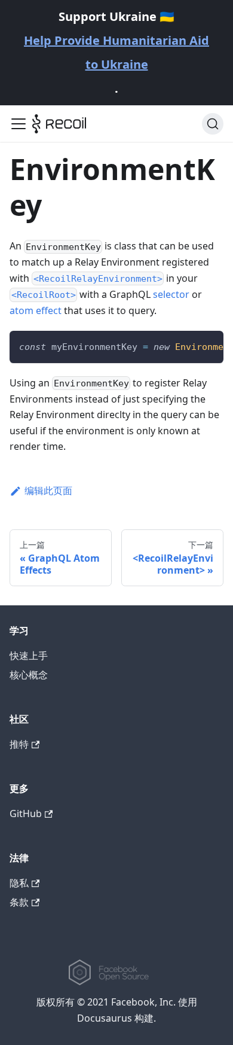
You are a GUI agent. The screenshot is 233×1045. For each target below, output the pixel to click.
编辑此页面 (48, 490)
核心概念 (29, 674)
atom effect (36, 310)
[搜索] (212, 124)
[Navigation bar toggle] (18, 124)
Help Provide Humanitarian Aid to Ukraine (116, 52)
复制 (206, 344)
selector (171, 294)
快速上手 (29, 655)
